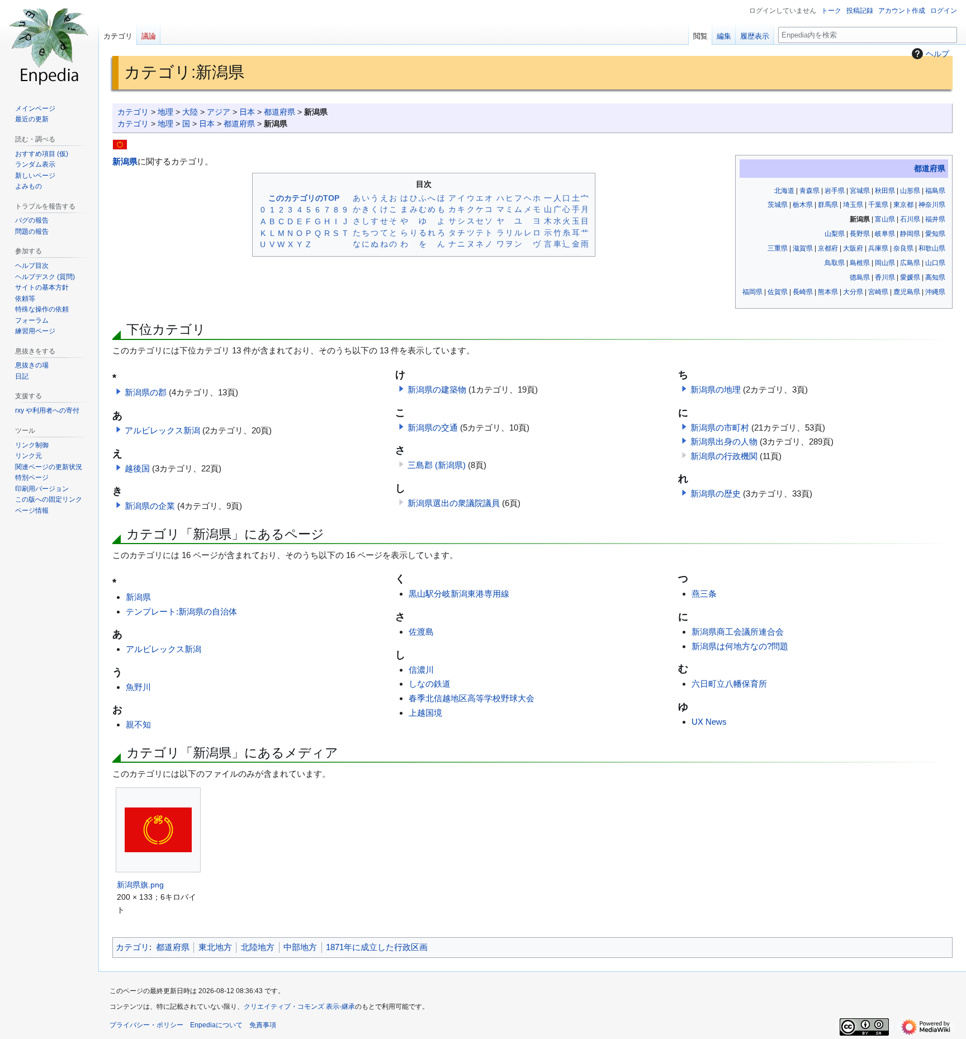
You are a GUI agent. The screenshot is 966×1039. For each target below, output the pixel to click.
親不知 (138, 724)
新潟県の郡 (146, 392)
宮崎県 (878, 292)
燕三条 (704, 593)
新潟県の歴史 (715, 493)
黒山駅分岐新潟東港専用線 (459, 593)
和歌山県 (931, 248)
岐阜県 (885, 234)
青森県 (809, 191)
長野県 (860, 234)
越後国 (137, 468)
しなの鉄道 (430, 683)
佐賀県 (778, 292)
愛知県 (935, 234)
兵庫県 (878, 248)
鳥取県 (835, 263)
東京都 (903, 205)
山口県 (935, 263)
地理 (165, 112)
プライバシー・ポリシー (146, 1025)
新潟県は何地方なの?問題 (740, 646)
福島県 (935, 191)
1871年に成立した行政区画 (377, 947)
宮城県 (860, 191)
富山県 (885, 219)
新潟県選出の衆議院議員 (454, 503)
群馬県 (828, 205)
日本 (247, 112)
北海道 (784, 191)
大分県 (853, 292)
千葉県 (878, 205)
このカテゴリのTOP (303, 197)
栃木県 (803, 205)
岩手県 (835, 191)
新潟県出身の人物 (723, 441)
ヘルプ (937, 53)
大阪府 (853, 248)
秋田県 (885, 191)
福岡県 (752, 292)
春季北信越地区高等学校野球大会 (471, 698)
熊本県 (828, 292)
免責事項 (262, 1025)
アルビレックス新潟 (162, 430)
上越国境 (425, 712)
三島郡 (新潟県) (437, 465)
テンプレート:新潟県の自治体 (181, 611)
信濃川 (421, 669)
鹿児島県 (906, 292)
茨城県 (778, 205)
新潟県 (125, 161)
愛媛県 (910, 277)
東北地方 (215, 947)
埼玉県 (853, 205)
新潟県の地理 (715, 389)
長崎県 (803, 292)
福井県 (935, 219)
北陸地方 (257, 947)
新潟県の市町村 (719, 427)
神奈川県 (931, 205)
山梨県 (835, 234)
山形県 (910, 191)
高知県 (935, 277)
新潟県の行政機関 (723, 456)
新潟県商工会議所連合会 (738, 631)
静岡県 (910, 234)
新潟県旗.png (140, 884)
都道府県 (279, 112)
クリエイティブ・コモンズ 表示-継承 (299, 1006)
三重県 (778, 248)
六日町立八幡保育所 (729, 683)
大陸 (190, 112)
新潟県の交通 (433, 427)
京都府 (828, 248)
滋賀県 (803, 248)
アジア (218, 112)
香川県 (885, 277)
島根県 (860, 263)
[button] (118, 391)
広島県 (910, 263)
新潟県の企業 (150, 506)
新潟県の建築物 (437, 389)
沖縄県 (935, 292)
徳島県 (860, 277)
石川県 (910, 219)
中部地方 (300, 947)
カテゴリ (133, 112)
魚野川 (138, 687)
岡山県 (885, 263)
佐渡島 (421, 631)
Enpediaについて (216, 1025)
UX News (709, 721)
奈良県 (903, 248)
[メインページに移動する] (49, 44)
